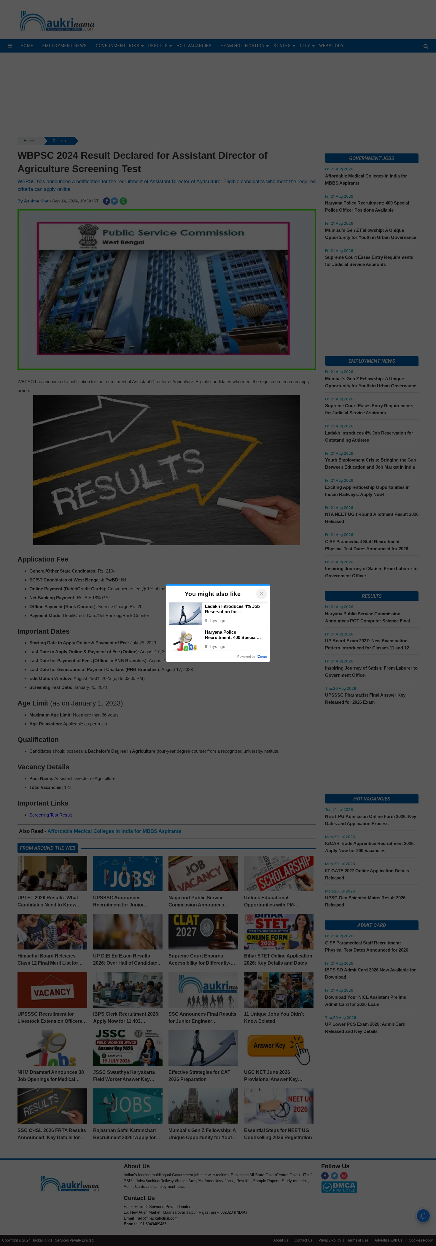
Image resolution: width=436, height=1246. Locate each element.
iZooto (262, 656)
